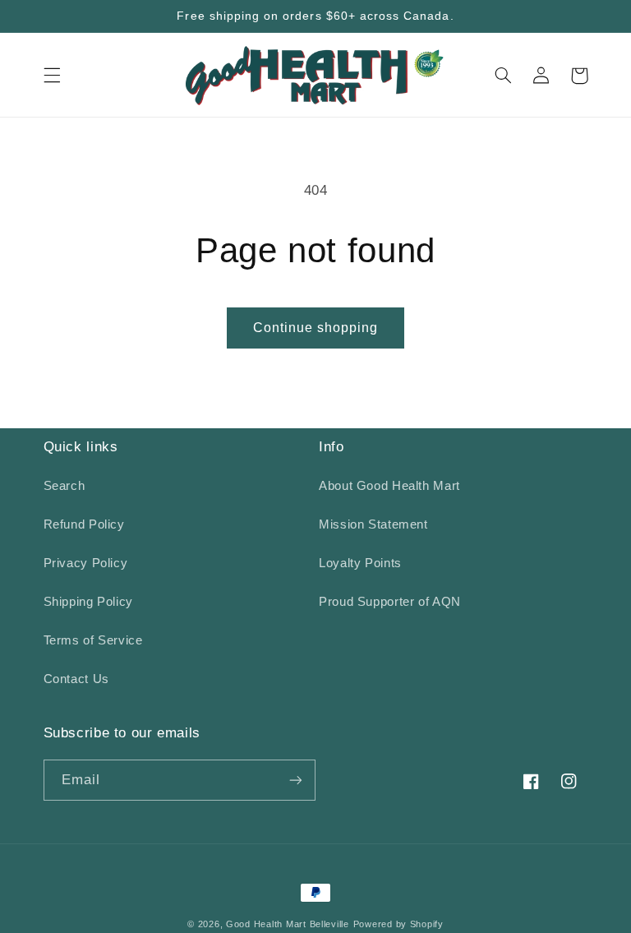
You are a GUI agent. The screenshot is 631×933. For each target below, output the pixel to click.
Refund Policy (84, 524)
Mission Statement (373, 524)
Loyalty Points (360, 563)
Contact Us (76, 679)
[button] (52, 76)
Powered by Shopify (398, 924)
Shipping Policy (88, 601)
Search (64, 485)
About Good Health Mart (389, 485)
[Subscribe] (296, 780)
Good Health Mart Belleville (287, 924)
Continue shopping (316, 328)
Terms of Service (93, 640)
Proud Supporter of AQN (390, 601)
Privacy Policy (86, 563)
